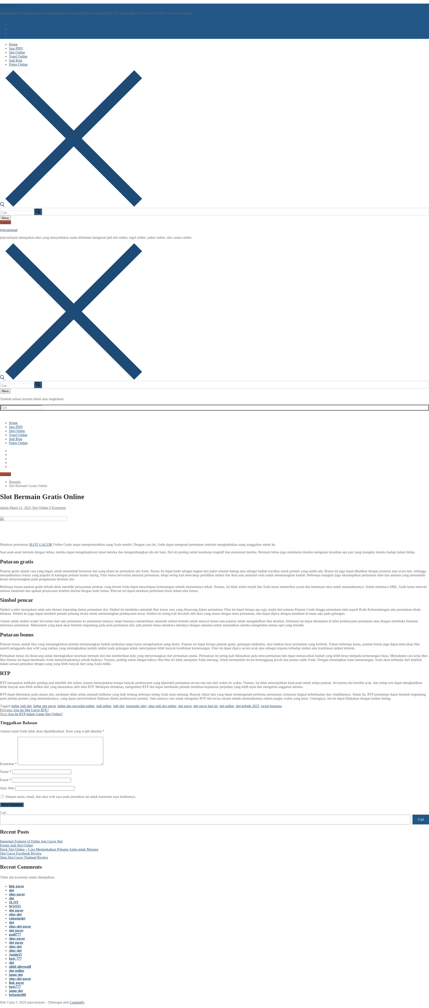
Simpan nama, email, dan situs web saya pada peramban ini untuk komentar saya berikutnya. (70, 797)
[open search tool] (71, 205)
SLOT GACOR (40, 544)
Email (5, 780)
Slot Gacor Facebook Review (21, 853)
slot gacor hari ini (205, 706)
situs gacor (17, 894)
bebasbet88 (17, 995)
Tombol (5, 222)
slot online (226, 706)
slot (11, 890)
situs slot (15, 914)
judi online (103, 706)
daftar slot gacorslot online (76, 706)
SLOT (14, 902)
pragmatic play (136, 706)
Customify (77, 1002)
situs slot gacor (20, 926)
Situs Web (7, 788)
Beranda (15, 482)
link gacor (16, 886)
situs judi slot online (162, 706)
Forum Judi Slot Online (16, 845)
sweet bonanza (271, 706)
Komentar (8, 764)
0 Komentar (57, 508)
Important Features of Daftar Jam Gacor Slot (31, 841)
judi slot (118, 706)
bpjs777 (15, 987)
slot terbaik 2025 (247, 706)
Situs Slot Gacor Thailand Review (24, 857)
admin (4, 508)
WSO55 (15, 906)
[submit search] (38, 211)
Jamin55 (15, 954)
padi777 (15, 934)
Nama (5, 772)
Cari (3, 812)
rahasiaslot (17, 918)
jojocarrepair (9, 5)
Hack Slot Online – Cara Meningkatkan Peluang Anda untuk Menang (49, 849)
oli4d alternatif (20, 966)
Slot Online (39, 508)
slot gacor (184, 706)
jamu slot (16, 975)
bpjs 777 (15, 958)
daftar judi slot (21, 706)
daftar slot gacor (44, 706)
